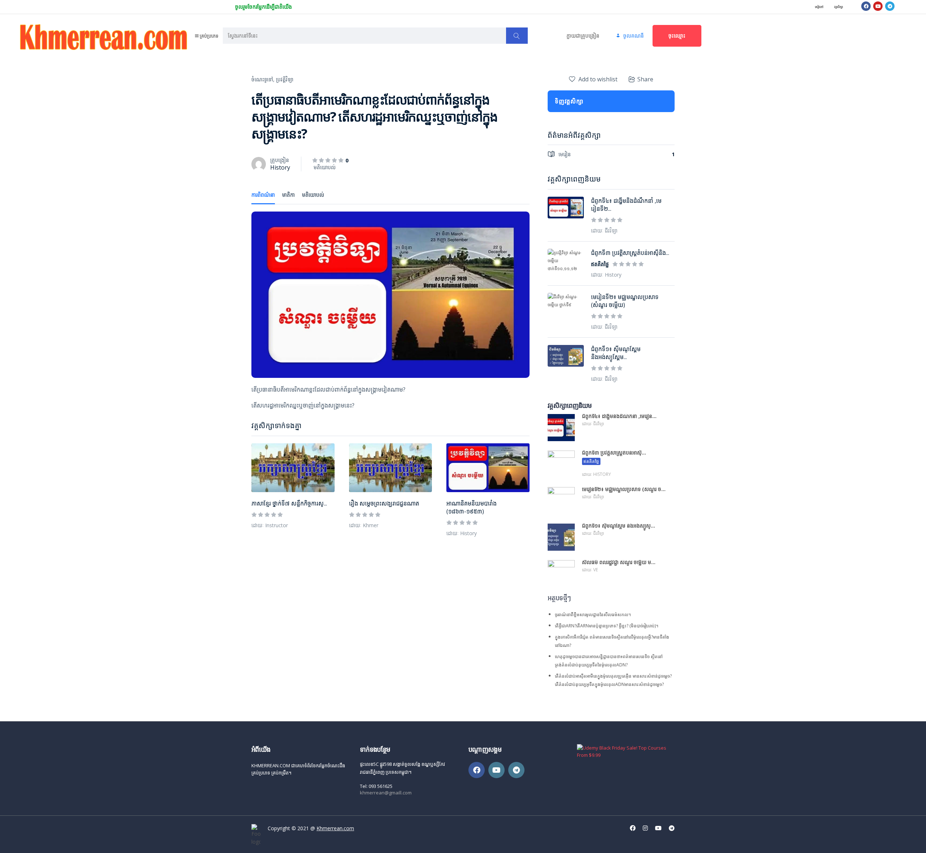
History (280, 167)
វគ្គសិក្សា (838, 7)
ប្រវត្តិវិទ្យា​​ (284, 79)
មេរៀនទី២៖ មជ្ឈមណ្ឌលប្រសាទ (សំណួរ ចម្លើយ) (625, 301)
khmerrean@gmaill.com (386, 792)
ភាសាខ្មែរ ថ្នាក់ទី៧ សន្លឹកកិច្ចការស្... (289, 503)
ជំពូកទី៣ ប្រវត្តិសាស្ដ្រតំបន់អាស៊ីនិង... (630, 253)
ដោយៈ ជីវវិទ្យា (604, 230)
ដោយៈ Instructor (269, 525)
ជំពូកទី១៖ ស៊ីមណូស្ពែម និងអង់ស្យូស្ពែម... (616, 353)
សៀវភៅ (819, 7)
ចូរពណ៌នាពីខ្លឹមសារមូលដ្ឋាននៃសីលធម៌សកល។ (593, 614)
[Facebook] (866, 6)
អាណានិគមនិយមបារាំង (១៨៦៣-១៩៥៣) (471, 507)
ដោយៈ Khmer (363, 525)
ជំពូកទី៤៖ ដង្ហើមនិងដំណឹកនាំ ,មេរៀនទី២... (626, 205)
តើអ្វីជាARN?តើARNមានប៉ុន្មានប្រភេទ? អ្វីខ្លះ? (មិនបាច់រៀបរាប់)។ (606, 626)
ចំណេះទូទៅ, (263, 79)
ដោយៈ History (461, 533)
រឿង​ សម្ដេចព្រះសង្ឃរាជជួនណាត (384, 503)
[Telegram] (890, 6)
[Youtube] (878, 6)
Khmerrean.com (335, 828)
